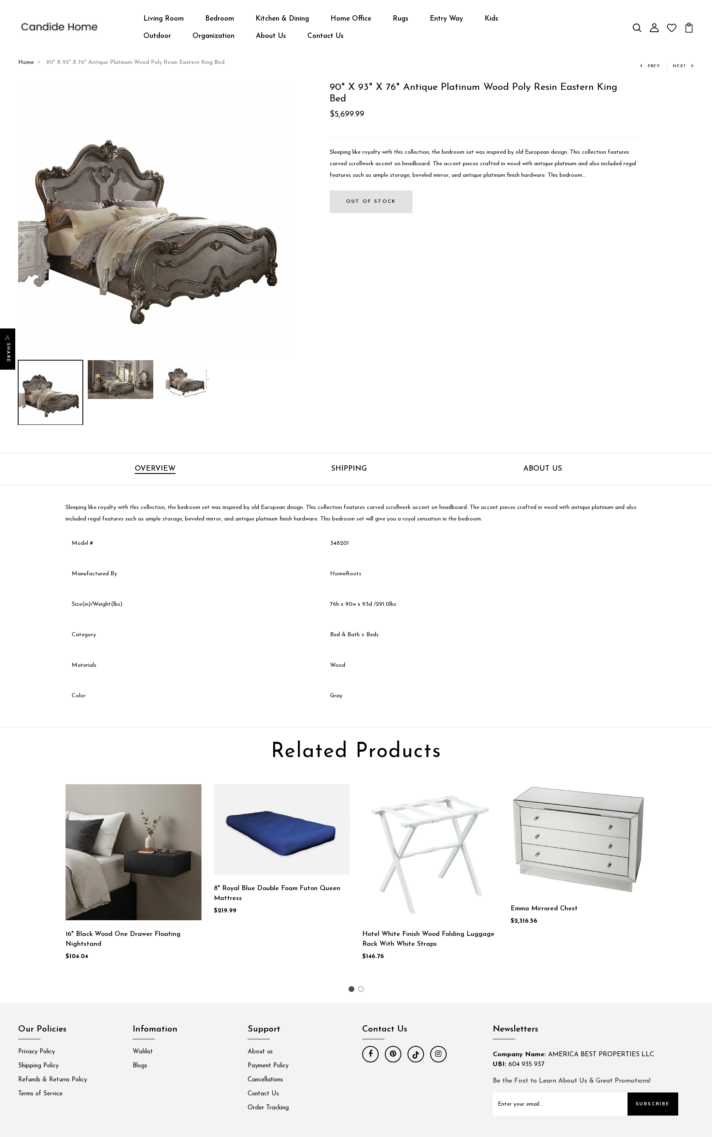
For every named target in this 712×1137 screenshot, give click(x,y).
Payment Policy (268, 1066)
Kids (491, 18)
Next (679, 66)
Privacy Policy (36, 1052)
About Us (271, 36)
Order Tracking (268, 1108)
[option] (155, 219)
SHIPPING (349, 469)
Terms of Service (40, 1094)
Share (8, 353)
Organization (213, 36)
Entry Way (446, 18)
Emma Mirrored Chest (544, 908)
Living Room (163, 18)
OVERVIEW (155, 469)
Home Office (350, 18)
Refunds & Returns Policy (52, 1080)
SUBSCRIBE (653, 1104)
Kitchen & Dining (282, 18)
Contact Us (325, 36)
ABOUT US (542, 469)
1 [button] (352, 991)
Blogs (140, 1066)
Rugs (400, 18)
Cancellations (265, 1080)
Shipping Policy (38, 1066)
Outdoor (157, 36)
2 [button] (362, 991)
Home (26, 62)
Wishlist (143, 1052)
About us (260, 1052)
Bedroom (219, 18)
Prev (654, 66)
